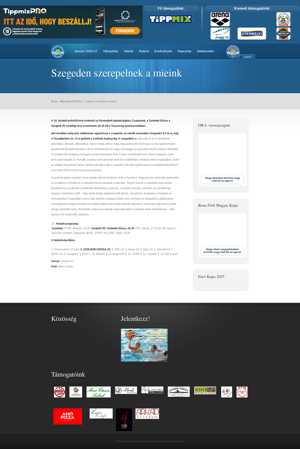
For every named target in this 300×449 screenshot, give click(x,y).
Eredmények (163, 51)
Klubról (144, 51)
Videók (128, 51)
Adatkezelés (205, 51)
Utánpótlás (110, 51)
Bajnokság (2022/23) (71, 101)
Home (54, 101)
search (247, 56)
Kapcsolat (184, 51)
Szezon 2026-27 (86, 51)
